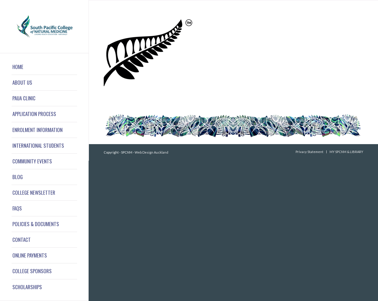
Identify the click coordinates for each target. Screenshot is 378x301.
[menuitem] (44, 67)
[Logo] (44, 26)
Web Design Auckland (151, 152)
